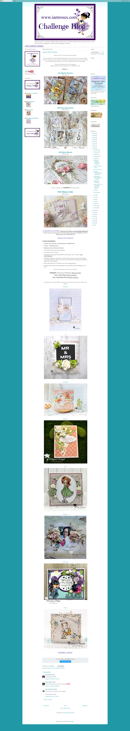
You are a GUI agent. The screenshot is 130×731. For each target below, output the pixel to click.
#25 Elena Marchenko (65, 108)
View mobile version (65, 708)
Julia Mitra (65, 382)
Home (27, 46)
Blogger (72, 721)
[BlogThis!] (59, 666)
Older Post (84, 705)
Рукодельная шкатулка (32, 118)
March (95, 203)
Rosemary (65, 562)
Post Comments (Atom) (68, 712)
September (96, 156)
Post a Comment (48, 699)
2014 (93, 218)
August (95, 158)
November (96, 152)
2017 (93, 212)
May (95, 199)
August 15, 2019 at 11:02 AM (52, 678)
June (95, 197)
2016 (93, 214)
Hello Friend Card (97, 169)
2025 (93, 135)
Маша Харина (49, 682)
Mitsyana (65, 419)
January (96, 207)
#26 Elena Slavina (65, 152)
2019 (93, 148)
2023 (93, 139)
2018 (93, 210)
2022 (93, 141)
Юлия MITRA (48, 674)
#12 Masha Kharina (65, 73)
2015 (93, 216)
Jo (65, 334)
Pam (65, 466)
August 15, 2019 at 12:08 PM (52, 686)
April (95, 201)
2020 (93, 146)
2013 (93, 221)
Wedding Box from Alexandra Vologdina (97, 177)
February (96, 205)
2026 (93, 133)
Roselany (65, 514)
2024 (93, 137)
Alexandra (65, 286)
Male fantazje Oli (30, 101)
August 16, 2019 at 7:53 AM (52, 696)
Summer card (96, 192)
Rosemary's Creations (32, 93)
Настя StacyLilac (49, 689)
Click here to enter (65, 661)
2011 (93, 225)
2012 (93, 223)
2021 (93, 143)
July (95, 195)
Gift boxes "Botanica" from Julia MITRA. (97, 173)
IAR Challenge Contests (59, 668)
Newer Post (46, 705)
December (96, 150)
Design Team (33, 46)
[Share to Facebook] (62, 666)
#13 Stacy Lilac (65, 192)
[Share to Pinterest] (63, 666)
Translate (101, 54)
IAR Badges (40, 46)
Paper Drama (29, 109)
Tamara (65, 607)
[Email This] (58, 666)
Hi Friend (95, 190)
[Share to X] (60, 666)
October (96, 154)
